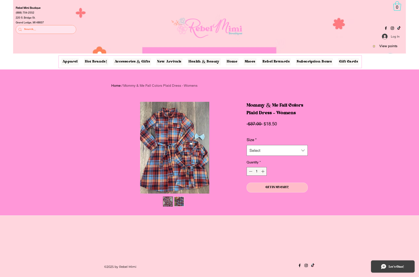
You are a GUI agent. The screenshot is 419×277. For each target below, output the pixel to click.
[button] (397, 6)
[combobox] (277, 150)
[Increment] (263, 171)
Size (252, 139)
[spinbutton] (256, 171)
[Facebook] (386, 28)
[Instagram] (392, 28)
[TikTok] (399, 28)
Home (116, 85)
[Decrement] (250, 171)
